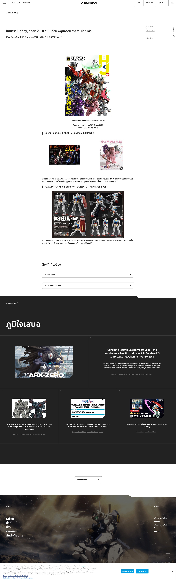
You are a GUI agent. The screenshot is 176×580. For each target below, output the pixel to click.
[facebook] (173, 36)
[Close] (172, 571)
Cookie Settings (127, 571)
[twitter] (173, 33)
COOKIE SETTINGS (162, 531)
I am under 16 (142, 571)
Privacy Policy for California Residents (15, 576)
